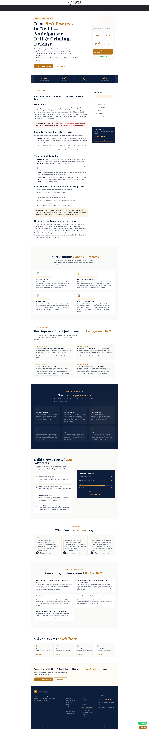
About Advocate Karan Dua (88, 697)
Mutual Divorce (101, 110)
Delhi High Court (86, 716)
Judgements (89, 8)
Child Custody (101, 116)
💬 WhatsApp (142, 723)
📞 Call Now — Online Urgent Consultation (101, 51)
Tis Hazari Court (86, 710)
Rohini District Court (87, 714)
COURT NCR (64, 8)
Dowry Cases (100, 101)
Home (48, 8)
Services (54, 8)
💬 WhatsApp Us (103, 56)
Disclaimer (108, 726)
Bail (98, 96)
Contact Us (99, 8)
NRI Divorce (100, 113)
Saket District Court (87, 712)
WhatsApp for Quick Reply (108, 707)
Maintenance (100, 119)
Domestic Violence (102, 104)
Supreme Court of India (88, 719)
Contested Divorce (102, 107)
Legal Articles (86, 699)
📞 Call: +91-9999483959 (43, 66)
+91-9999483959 (71, 123)
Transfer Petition (101, 121)
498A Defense (101, 99)
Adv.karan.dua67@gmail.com (108, 702)
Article (73, 8)
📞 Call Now (143, 727)
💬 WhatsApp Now (103, 140)
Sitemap (113, 726)
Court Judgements (87, 702)
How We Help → (60, 66)
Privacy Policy (102, 726)
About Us (80, 8)
